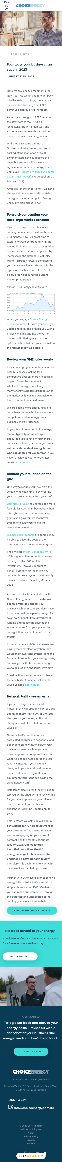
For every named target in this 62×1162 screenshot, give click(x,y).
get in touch (25, 462)
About (31, 1132)
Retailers (31, 1143)
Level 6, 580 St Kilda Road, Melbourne (31, 1079)
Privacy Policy (31, 1136)
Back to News (20, 54)
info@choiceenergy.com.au (33, 1108)
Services (31, 1139)
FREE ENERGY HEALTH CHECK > (32, 911)
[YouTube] (37, 1153)
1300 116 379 (6, 6)
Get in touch (18, 956)
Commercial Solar (18, 503)
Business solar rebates (20, 535)
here (39, 892)
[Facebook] (24, 1153)
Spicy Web (37, 1129)
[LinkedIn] (31, 1153)
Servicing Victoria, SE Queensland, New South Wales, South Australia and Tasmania (31, 1087)
